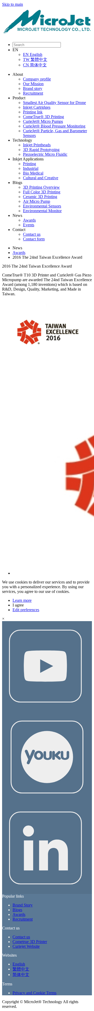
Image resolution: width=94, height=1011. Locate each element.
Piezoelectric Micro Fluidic (45, 154)
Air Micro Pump (36, 201)
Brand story (32, 88)
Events (28, 225)
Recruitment (33, 93)
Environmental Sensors (42, 206)
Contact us (31, 234)
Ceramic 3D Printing (40, 196)
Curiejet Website (26, 946)
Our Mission (33, 84)
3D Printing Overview (41, 187)
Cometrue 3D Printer (30, 941)
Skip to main (12, 4)
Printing (29, 163)
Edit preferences (26, 610)
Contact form (34, 239)
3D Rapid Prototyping (41, 149)
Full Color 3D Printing (41, 192)
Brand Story (23, 905)
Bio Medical (33, 173)
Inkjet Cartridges (36, 107)
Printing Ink (33, 112)
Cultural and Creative (40, 178)
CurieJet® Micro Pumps (43, 121)
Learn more (22, 600)
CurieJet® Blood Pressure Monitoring (54, 126)
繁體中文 (21, 969)
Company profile (37, 79)
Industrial (30, 168)
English (19, 964)
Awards (29, 220)
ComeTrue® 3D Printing (43, 116)
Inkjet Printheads (37, 145)
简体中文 (21, 974)
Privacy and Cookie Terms (34, 993)
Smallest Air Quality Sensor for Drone (54, 102)
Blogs (17, 910)
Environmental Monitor (42, 211)
